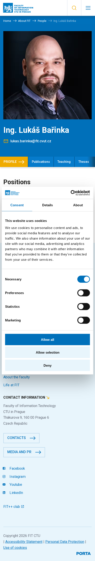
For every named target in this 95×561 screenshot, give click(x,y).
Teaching (64, 162)
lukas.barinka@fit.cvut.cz (30, 141)
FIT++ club (12, 507)
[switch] (83, 292)
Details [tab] (47, 205)
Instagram (17, 477)
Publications (41, 162)
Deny (47, 365)
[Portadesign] (84, 553)
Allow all (47, 339)
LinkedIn (16, 493)
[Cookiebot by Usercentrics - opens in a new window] (70, 193)
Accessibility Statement (23, 542)
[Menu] (88, 8)
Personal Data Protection (64, 542)
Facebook (17, 468)
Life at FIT (11, 385)
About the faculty (16, 377)
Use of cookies (15, 548)
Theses (83, 162)
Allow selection (47, 352)
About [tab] (78, 205)
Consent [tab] (17, 205)
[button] (74, 8)
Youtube (15, 484)
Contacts (16, 438)
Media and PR (19, 452)
